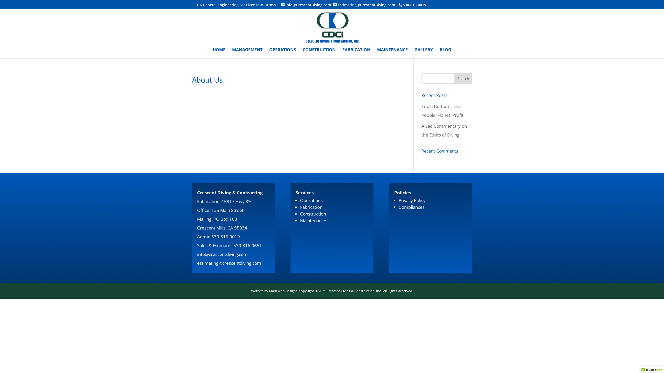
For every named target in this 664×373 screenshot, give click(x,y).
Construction (319, 50)
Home (219, 50)
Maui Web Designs (283, 291)
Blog (445, 50)
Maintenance (392, 50)
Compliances (412, 207)
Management (247, 50)
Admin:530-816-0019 (218, 237)
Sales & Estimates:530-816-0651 (229, 245)
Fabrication (356, 50)
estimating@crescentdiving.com (229, 263)
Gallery (423, 50)
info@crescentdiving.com (222, 254)
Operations (282, 50)
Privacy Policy (412, 200)
